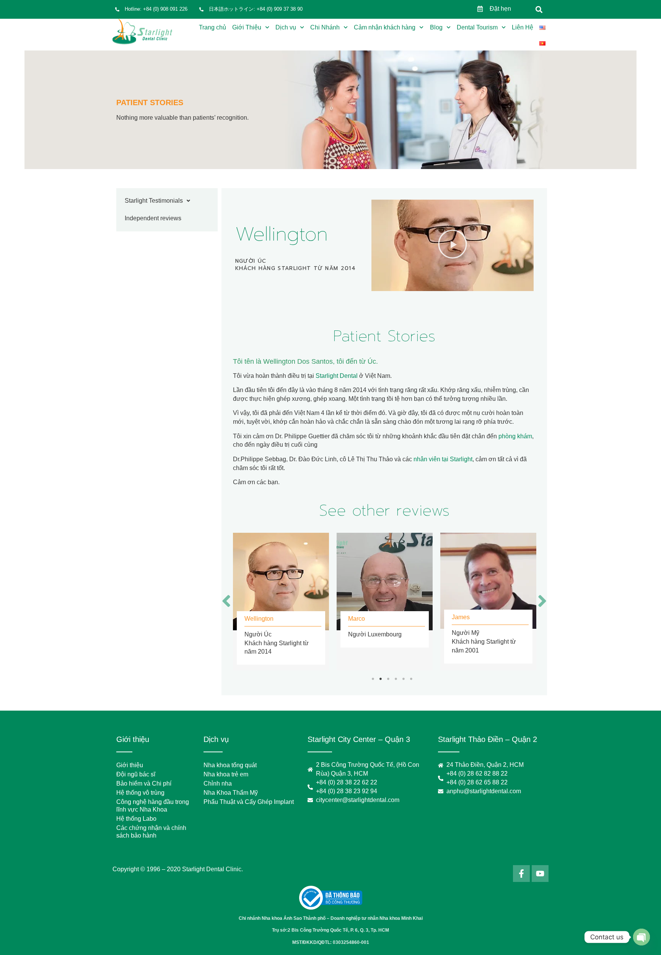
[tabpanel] (281, 601)
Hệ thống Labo (136, 818)
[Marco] (385, 581)
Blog (436, 27)
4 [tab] (396, 679)
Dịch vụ (285, 27)
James (461, 617)
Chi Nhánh (325, 27)
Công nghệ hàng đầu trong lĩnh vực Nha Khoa (152, 806)
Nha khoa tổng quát (230, 765)
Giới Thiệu (246, 27)
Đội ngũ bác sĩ (135, 774)
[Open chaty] (641, 937)
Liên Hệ (522, 27)
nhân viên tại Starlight (443, 459)
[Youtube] (540, 873)
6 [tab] (411, 679)
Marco (356, 618)
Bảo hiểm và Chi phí (143, 783)
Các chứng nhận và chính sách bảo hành (151, 832)
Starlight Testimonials (154, 200)
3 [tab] (388, 679)
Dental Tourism (477, 27)
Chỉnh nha (218, 783)
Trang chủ (212, 27)
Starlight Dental (337, 376)
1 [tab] (373, 679)
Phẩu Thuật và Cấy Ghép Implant (249, 802)
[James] (488, 581)
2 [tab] (380, 679)
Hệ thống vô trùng (140, 792)
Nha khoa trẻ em (226, 774)
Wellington (259, 618)
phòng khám (515, 436)
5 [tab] (403, 679)
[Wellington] (281, 581)
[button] (539, 9)
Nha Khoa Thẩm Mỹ (231, 792)
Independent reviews (153, 218)
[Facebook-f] (521, 873)
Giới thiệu (129, 765)
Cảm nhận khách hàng (384, 27)
